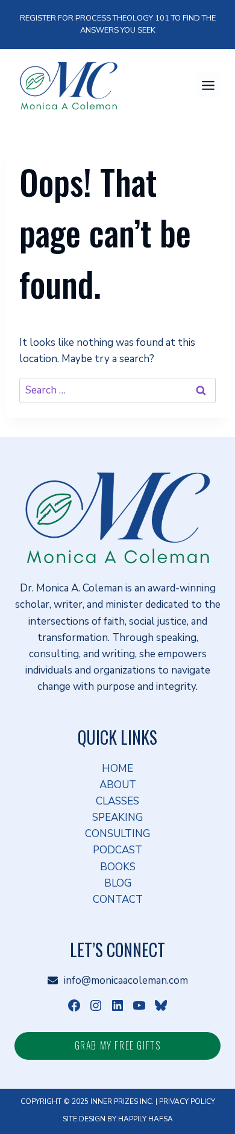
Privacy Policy (187, 1101)
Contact (118, 899)
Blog (117, 883)
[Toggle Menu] (208, 85)
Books (118, 867)
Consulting (117, 834)
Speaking (117, 817)
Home (117, 769)
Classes (117, 801)
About (117, 785)
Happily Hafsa (145, 1119)
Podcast (117, 850)
